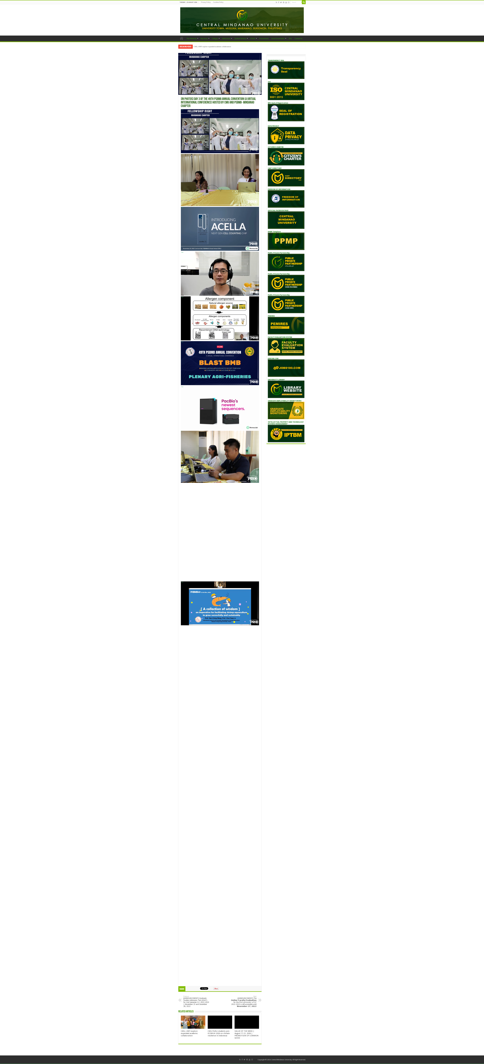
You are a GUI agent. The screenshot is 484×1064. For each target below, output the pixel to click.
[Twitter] (281, 2)
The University (191, 38)
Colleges (215, 38)
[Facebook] (278, 2)
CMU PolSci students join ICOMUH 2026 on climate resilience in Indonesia (220, 47)
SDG (290, 38)
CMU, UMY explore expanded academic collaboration (189, 1033)
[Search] (304, 2)
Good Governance (278, 38)
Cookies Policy (218, 2)
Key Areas (204, 38)
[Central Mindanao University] (242, 20)
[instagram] (289, 2)
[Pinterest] (284, 2)
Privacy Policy (206, 2)
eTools (252, 38)
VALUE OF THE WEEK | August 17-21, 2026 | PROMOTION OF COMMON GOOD (247, 1034)
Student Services (240, 38)
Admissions (226, 38)
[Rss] (276, 2)
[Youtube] (286, 2)
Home (181, 38)
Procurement (264, 38)
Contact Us (298, 38)
